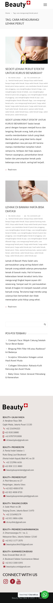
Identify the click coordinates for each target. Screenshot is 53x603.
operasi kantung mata (28, 250)
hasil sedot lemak (11, 109)
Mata (17, 250)
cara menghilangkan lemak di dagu (29, 89)
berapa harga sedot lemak (14, 83)
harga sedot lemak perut (19, 106)
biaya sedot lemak (31, 83)
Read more (12, 170)
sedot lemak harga (36, 112)
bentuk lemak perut (16, 80)
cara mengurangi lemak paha (27, 241)
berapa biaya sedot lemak (33, 80)
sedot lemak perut (17, 256)
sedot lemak (9, 112)
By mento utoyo (14, 78)
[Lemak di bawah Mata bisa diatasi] (26, 191)
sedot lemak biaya (21, 112)
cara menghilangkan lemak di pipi (27, 97)
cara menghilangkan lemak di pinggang (27, 236)
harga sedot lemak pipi (37, 106)
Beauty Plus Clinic (19, 598)
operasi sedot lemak (36, 109)
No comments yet (33, 78)
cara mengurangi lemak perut (25, 103)
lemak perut (23, 109)
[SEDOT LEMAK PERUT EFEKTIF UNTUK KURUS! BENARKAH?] (26, 50)
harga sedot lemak (31, 244)
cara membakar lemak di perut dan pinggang (28, 227)
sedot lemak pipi (21, 115)
